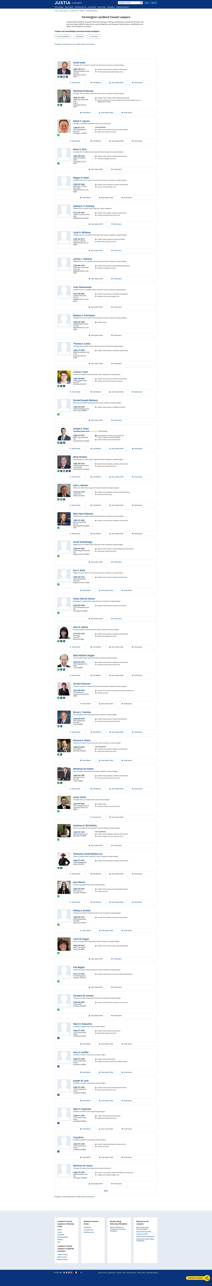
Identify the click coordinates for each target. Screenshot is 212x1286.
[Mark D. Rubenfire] (64, 1029)
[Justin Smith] (64, 802)
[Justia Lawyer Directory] (62, 2)
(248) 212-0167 (79, 435)
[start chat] (207, 1278)
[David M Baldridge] (64, 547)
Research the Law (80, 7)
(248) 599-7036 (79, 832)
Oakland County (62, 1254)
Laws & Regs (102, 7)
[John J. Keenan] (64, 490)
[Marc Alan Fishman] (64, 518)
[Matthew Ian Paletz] (64, 774)
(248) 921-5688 (79, 184)
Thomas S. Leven (81, 343)
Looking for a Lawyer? (195, 1278)
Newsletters (111, 7)
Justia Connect (102, 1272)
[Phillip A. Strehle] (64, 915)
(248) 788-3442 (79, 156)
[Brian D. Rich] (64, 154)
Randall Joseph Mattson (85, 400)
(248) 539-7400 (79, 322)
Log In (147, 2)
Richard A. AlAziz (81, 740)
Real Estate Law (89, 1232)
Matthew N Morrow (83, 90)
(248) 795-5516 (79, 463)
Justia (56, 10)
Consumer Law (88, 1230)
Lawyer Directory (63, 10)
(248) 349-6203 (79, 378)
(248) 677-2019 (79, 860)
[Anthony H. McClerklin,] (64, 830)
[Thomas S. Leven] (64, 348)
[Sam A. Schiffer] (64, 1057)
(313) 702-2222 (79, 633)
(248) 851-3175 (79, 127)
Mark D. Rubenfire (82, 1023)
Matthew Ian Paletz (83, 768)
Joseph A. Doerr (81, 428)
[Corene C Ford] (64, 377)
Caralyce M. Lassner (83, 995)
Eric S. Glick (79, 570)
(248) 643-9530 (79, 662)
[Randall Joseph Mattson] (64, 405)
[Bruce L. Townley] (64, 717)
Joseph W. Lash (81, 1080)
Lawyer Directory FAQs (143, 1231)
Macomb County (62, 1259)
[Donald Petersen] (64, 689)
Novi (58, 1242)
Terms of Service (131, 1272)
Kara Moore (79, 882)
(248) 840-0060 (79, 1002)
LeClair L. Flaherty (82, 258)
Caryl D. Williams (82, 232)
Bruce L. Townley (82, 712)
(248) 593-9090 (79, 775)
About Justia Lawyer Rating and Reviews (145, 1240)
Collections (87, 1227)
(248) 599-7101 (79, 917)
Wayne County (62, 1257)
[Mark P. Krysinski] (64, 1114)
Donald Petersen (81, 683)
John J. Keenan (80, 485)
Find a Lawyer (59, 7)
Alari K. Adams (80, 627)
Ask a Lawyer (69, 7)
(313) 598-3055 (79, 294)
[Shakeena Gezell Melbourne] (64, 859)
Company (119, 1272)
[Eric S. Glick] (64, 575)
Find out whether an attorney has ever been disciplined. (117, 1229)
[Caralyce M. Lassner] (64, 1000)
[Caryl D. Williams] (64, 237)
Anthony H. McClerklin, (85, 825)
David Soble (79, 62)
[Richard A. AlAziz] (64, 745)
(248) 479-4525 (79, 889)
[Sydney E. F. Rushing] (64, 211)
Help (124, 1272)
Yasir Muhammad (82, 287)
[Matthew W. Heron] (64, 1170)
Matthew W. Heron (83, 1165)
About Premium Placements (145, 1236)
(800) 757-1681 (79, 97)
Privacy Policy (141, 1272)
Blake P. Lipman (81, 121)
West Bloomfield (62, 1237)
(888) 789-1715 (79, 69)
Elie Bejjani (79, 967)
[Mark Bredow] (64, 462)
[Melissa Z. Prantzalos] (64, 320)
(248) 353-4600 (79, 520)
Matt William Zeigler (84, 655)
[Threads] (74, 1273)
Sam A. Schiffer (81, 1052)
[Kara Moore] (64, 887)
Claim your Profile (142, 1234)
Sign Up (153, 2)
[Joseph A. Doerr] (64, 433)
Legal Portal (111, 1272)
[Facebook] (69, 1273)
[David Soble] (64, 67)
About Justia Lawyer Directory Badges (142, 1228)
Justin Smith (79, 797)
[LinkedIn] (64, 1273)
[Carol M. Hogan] (64, 944)
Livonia (59, 1232)
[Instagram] (71, 1273)
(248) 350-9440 (79, 407)
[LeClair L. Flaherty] (64, 264)
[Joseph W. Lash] (64, 1085)
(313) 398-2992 (79, 212)
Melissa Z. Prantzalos (84, 315)
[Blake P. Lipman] (64, 126)
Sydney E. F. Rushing (83, 206)
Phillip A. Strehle (82, 910)
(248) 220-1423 (79, 577)
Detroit (59, 1230)
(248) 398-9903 (79, 804)
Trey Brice (78, 1137)
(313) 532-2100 (79, 492)
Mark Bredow (80, 456)
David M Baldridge (82, 542)
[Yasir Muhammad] (64, 292)
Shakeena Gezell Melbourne (87, 853)
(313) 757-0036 (79, 974)
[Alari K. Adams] (64, 632)
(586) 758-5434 (79, 945)
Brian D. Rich (79, 149)
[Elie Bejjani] (64, 972)
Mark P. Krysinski (82, 1109)
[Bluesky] (76, 1273)
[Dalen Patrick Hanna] (64, 603)
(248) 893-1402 (79, 265)
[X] (79, 1273)
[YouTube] (67, 1273)
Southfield (60, 1235)
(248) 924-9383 (79, 747)
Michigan (82, 10)
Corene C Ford (80, 371)
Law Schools (92, 7)
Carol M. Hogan (81, 938)
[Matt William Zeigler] (64, 660)
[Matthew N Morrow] (64, 96)
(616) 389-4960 (79, 690)
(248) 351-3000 (79, 1030)
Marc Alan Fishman (83, 513)
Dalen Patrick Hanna (84, 598)
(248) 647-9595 (79, 548)
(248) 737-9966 (79, 350)
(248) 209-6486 (79, 605)
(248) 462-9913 (79, 239)
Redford (60, 1239)
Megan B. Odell (81, 177)
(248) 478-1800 (79, 1172)
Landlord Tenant (74, 10)
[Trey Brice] (64, 1142)
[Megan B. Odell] (64, 182)
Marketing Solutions (122, 7)
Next (106, 1191)
